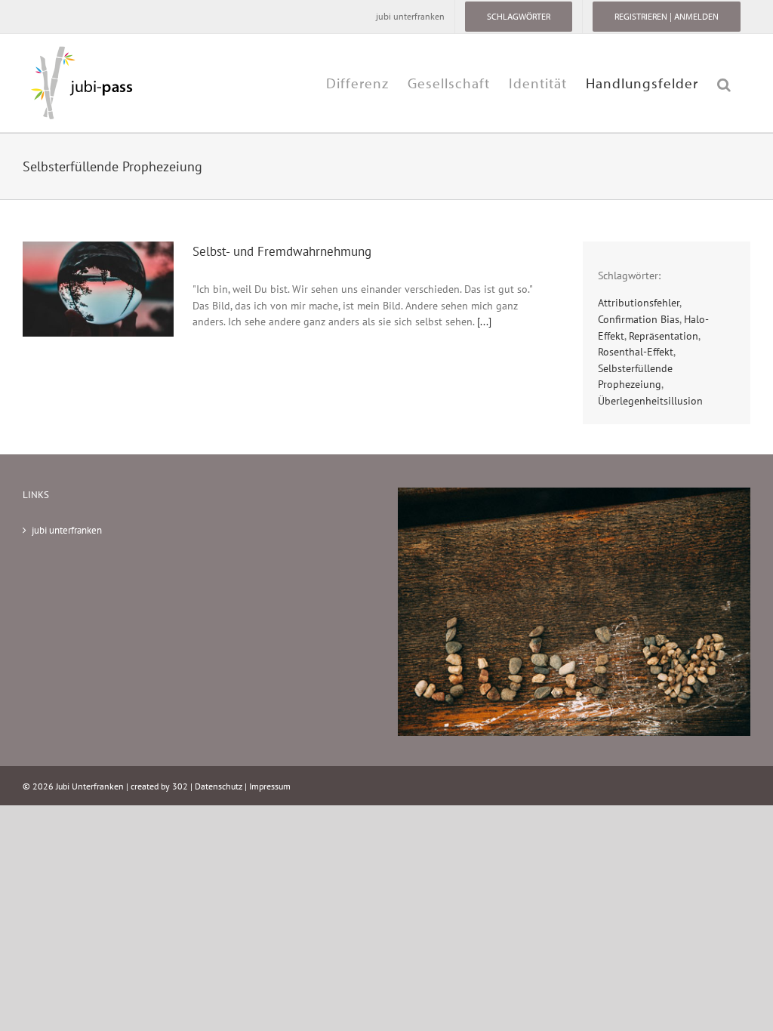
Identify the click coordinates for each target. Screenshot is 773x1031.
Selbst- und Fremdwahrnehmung (281, 251)
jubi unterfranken (67, 530)
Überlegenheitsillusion (650, 400)
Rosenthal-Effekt (635, 351)
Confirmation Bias (638, 319)
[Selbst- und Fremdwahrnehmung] (98, 289)
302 (180, 786)
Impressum (270, 786)
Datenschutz (218, 786)
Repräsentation (663, 335)
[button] (724, 83)
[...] (484, 321)
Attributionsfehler (638, 302)
